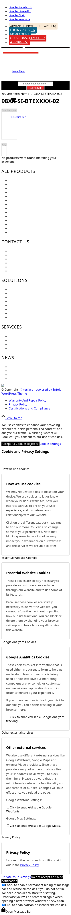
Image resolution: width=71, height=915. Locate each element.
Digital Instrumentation (25, 208)
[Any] (4, 144)
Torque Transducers (22, 196)
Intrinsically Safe (20, 220)
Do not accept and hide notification (32, 879)
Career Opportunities (23, 263)
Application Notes (21, 301)
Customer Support (21, 255)
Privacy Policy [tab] (10, 837)
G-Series (14, 232)
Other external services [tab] (17, 733)
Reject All (33, 444)
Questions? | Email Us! (27, 38)
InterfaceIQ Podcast (22, 379)
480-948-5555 (19, 42)
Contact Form (18, 259)
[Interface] (21, 54)
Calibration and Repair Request (30, 336)
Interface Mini (18, 184)
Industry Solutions (21, 298)
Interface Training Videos (26, 317)
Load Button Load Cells (24, 188)
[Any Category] (9, 110)
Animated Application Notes (28, 305)
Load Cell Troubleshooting (27, 340)
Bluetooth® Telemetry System (29, 216)
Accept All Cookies (14, 444)
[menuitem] (39, 400)
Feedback (15, 251)
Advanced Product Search (31, 26)
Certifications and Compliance (29, 267)
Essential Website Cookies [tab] (19, 558)
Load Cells (16, 180)
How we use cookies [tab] (15, 469)
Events (13, 367)
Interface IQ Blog (20, 375)
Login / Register (22, 30)
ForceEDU (15, 290)
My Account (19, 34)
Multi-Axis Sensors (21, 192)
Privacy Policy (29, 865)
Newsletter (16, 371)
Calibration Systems (22, 224)
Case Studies (17, 309)
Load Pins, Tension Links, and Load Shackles (39, 200)
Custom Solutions (21, 294)
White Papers (18, 313)
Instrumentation (20, 204)
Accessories (17, 228)
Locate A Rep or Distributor (27, 271)
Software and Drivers (23, 344)
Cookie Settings (50, 444)
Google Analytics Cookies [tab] (18, 642)
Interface (27, 390)
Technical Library (20, 348)
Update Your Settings (16, 877)
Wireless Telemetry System (27, 212)
